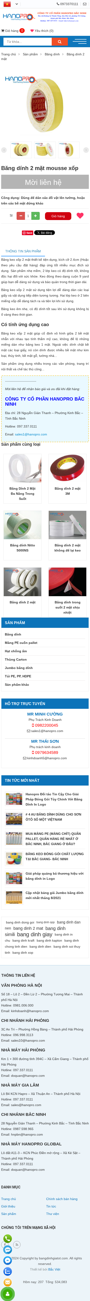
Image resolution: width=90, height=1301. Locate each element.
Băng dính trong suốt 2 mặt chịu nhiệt (68, 607)
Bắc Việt (54, 1269)
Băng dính (52, 54)
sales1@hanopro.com (31, 434)
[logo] (45, 12)
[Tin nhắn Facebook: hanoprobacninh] (7, 1260)
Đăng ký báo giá (7, 1282)
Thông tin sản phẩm (23, 251)
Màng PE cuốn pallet (21, 643)
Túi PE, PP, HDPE (18, 676)
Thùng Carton (16, 659)
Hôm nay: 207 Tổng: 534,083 (45, 1282)
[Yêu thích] (80, 215)
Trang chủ (8, 54)
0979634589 (46, 752)
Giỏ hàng (58, 216)
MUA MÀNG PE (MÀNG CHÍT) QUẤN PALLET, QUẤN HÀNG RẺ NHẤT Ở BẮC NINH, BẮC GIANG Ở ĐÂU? (53, 839)
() (44, 31)
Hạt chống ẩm (16, 651)
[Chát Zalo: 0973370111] (7, 1271)
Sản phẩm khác (17, 684)
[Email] (86, 4)
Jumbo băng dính (19, 668)
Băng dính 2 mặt (23, 602)
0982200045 (46, 725)
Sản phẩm (30, 54)
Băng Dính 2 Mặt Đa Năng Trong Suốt (22, 494)
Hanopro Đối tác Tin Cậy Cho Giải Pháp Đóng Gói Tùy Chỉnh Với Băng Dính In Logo (54, 799)
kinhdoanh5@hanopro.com (46, 758)
